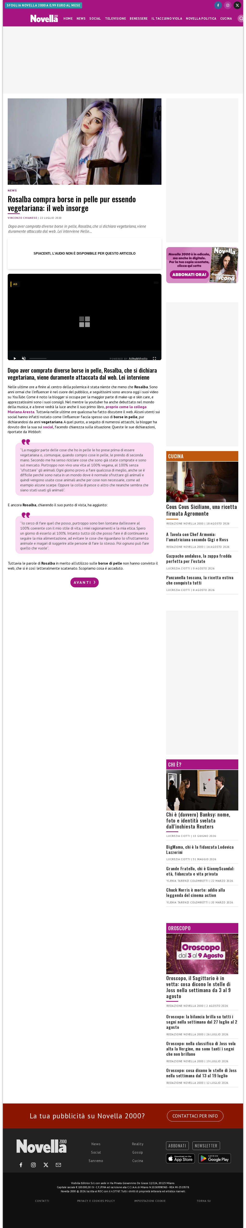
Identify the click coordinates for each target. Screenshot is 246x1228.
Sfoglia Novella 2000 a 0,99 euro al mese (43, 5)
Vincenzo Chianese (22, 218)
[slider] (38, 358)
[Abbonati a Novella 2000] (202, 265)
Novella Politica (201, 19)
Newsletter (206, 1146)
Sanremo (96, 1160)
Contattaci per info (195, 1116)
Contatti (42, 1201)
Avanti (83, 582)
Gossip (137, 1152)
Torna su (204, 1201)
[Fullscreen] (154, 358)
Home (68, 19)
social (48, 426)
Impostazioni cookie (150, 1201)
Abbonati (177, 1146)
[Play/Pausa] (15, 358)
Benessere (139, 19)
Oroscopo (179, 928)
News (81, 19)
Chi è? (175, 764)
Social (95, 19)
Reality (138, 1144)
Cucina (226, 19)
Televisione (115, 19)
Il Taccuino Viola (167, 19)
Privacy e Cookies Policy (96, 1201)
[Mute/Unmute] (24, 358)
